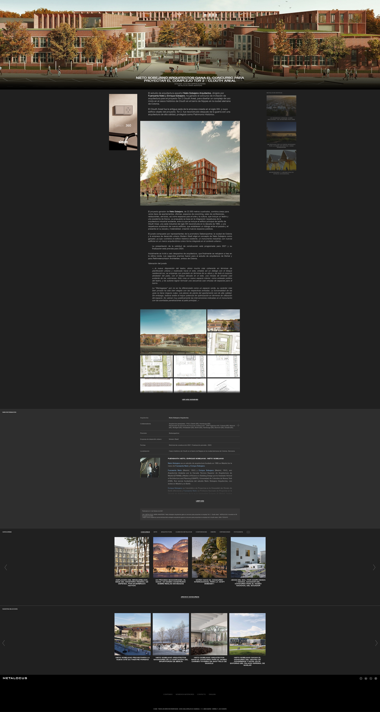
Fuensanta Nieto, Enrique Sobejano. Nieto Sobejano (196, 458)
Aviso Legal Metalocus (186, 709)
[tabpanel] (190, 567)
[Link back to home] (15, 678)
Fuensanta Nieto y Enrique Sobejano (166, 96)
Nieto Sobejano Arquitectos (197, 93)
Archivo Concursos (190, 597)
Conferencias (201, 532)
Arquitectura (166, 532)
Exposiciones (225, 532)
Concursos (145, 532)
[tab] (145, 532)
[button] (6, 567)
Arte (155, 532)
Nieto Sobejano (176, 212)
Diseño (213, 532)
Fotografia (238, 532)
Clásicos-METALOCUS (184, 532)
